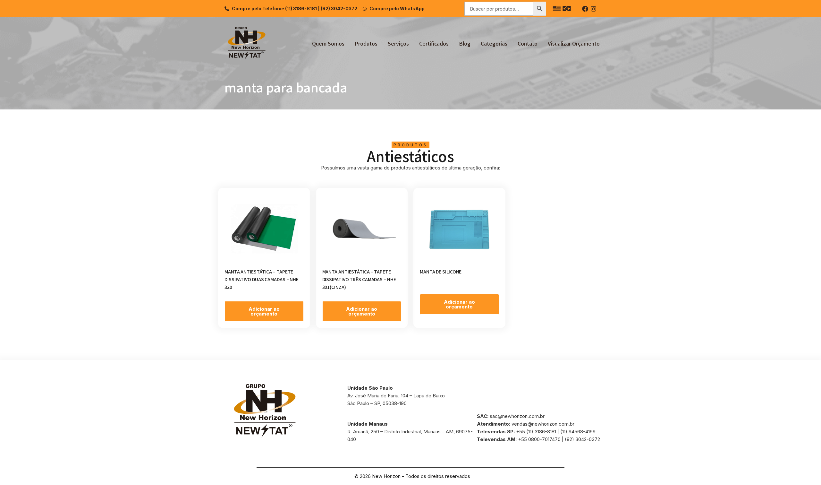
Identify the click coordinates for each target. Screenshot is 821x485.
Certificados (434, 43)
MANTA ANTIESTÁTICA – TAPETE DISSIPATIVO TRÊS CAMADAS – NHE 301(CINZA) (359, 279)
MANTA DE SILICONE (440, 271)
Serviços (398, 43)
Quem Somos (328, 43)
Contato (527, 43)
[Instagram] (593, 9)
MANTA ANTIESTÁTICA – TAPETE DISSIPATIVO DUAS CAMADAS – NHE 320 (261, 279)
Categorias (494, 43)
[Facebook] (585, 9)
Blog (464, 43)
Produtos (366, 43)
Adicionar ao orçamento (264, 311)
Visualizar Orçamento (574, 43)
